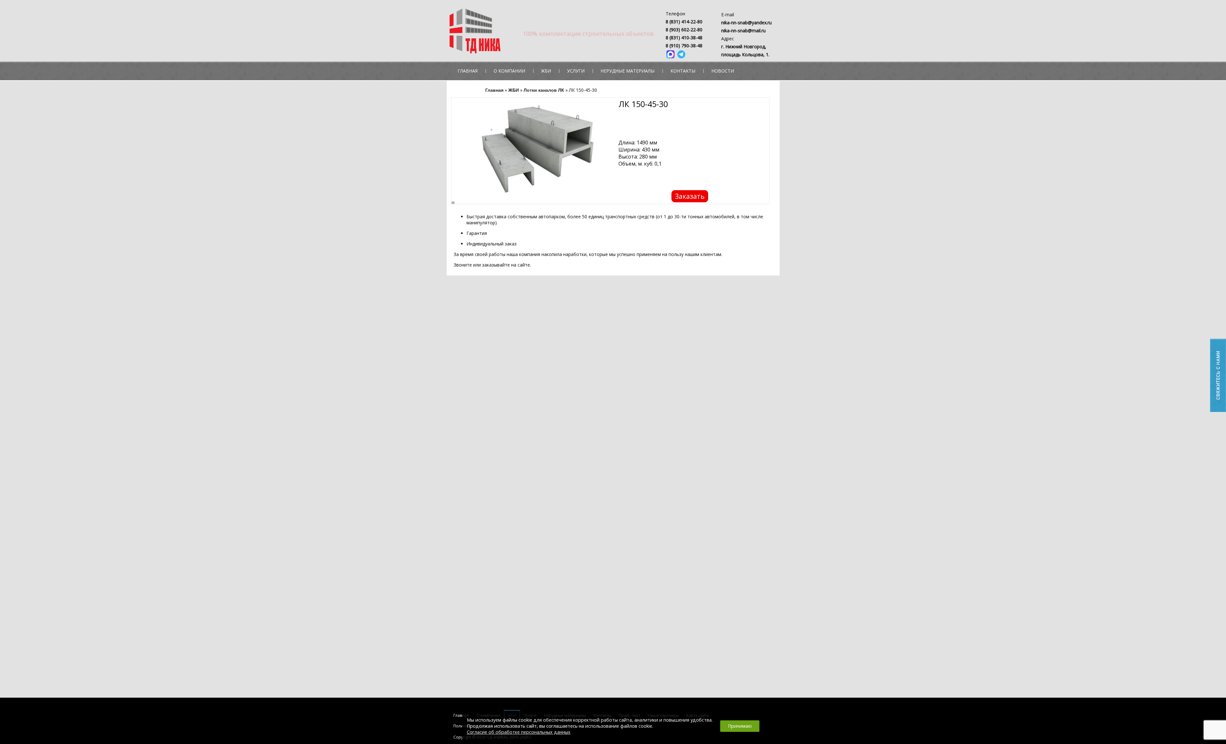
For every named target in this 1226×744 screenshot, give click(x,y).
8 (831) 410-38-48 (684, 38)
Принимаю (740, 726)
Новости (722, 71)
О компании (509, 71)
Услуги (576, 71)
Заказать (690, 196)
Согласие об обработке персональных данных (519, 732)
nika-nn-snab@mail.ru (743, 30)
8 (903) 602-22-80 (684, 30)
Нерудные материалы (628, 71)
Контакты (682, 71)
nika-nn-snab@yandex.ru (746, 22)
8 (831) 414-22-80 (684, 22)
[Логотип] (507, 33)
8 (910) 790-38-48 (684, 46)
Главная (468, 71)
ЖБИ (546, 71)
